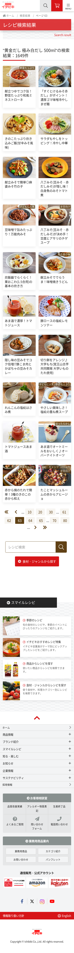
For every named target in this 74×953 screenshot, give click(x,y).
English (66, 916)
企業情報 (8, 771)
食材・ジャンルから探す (39, 561)
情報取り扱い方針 (13, 916)
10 (29, 511)
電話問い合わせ (59, 824)
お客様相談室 (38, 798)
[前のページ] (18, 512)
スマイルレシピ (23, 602)
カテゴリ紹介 (53, 851)
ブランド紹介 (11, 742)
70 (54, 520)
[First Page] (9, 512)
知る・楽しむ (11, 756)
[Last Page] (42, 527)
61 (64, 511)
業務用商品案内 (38, 841)
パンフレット (53, 859)
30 (51, 511)
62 (9, 520)
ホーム (10, 15)
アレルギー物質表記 (37, 808)
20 (40, 511)
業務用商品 (21, 851)
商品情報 (8, 734)
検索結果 (25, 15)
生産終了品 (59, 806)
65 (41, 520)
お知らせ (8, 763)
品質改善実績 (14, 806)
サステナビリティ (13, 778)
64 (30, 520)
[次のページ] (33, 527)
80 (65, 520)
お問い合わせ (20, 859)
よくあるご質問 (15, 824)
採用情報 (7, 784)
